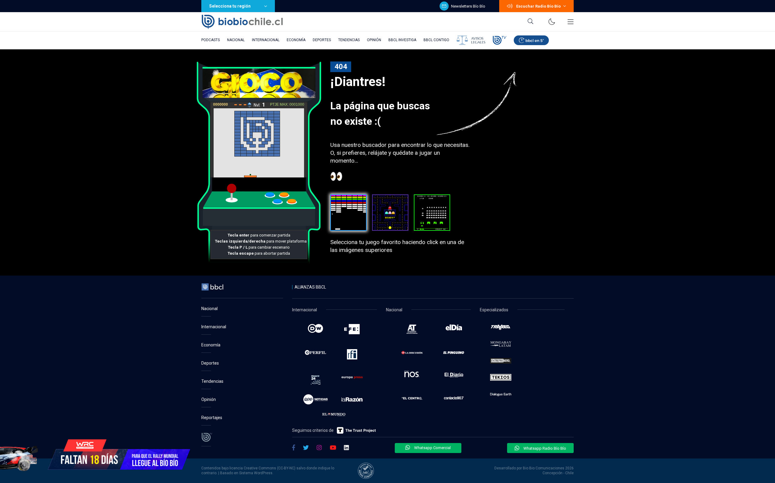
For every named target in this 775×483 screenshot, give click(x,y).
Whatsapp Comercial (432, 447)
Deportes (322, 40)
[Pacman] (390, 212)
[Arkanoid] (348, 212)
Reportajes (211, 417)
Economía (296, 40)
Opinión (374, 40)
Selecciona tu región (230, 6)
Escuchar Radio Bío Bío (538, 6)
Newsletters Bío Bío (468, 6)
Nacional (236, 40)
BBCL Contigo (436, 40)
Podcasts (210, 40)
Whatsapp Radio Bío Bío (544, 448)
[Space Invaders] (432, 212)
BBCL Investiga (402, 40)
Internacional (265, 40)
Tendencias (349, 40)
